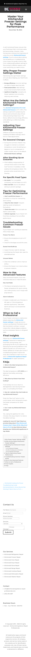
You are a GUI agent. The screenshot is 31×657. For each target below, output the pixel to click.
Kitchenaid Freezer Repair (12, 557)
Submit (8, 532)
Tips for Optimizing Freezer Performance (13, 454)
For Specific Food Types (13, 451)
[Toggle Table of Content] (24, 437)
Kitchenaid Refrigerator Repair (13, 554)
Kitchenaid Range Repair (12, 568)
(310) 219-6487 (8, 594)
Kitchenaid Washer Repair (12, 576)
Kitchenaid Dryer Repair (11, 562)
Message (6, 529)
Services (5, 521)
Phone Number (8, 516)
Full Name (6, 510)
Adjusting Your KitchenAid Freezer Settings (15, 445)
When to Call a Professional (13, 462)
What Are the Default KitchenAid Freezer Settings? (14, 442)
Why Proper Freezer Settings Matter (15, 439)
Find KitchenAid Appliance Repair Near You (16, 3)
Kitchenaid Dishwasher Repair (13, 574)
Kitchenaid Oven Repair (11, 560)
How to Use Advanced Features (14, 460)
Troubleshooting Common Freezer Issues (15, 457)
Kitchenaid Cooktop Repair (12, 571)
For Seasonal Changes (12, 448)
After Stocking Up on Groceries (15, 450)
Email (5, 513)
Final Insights (9, 463)
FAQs (6, 465)
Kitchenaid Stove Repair (11, 565)
